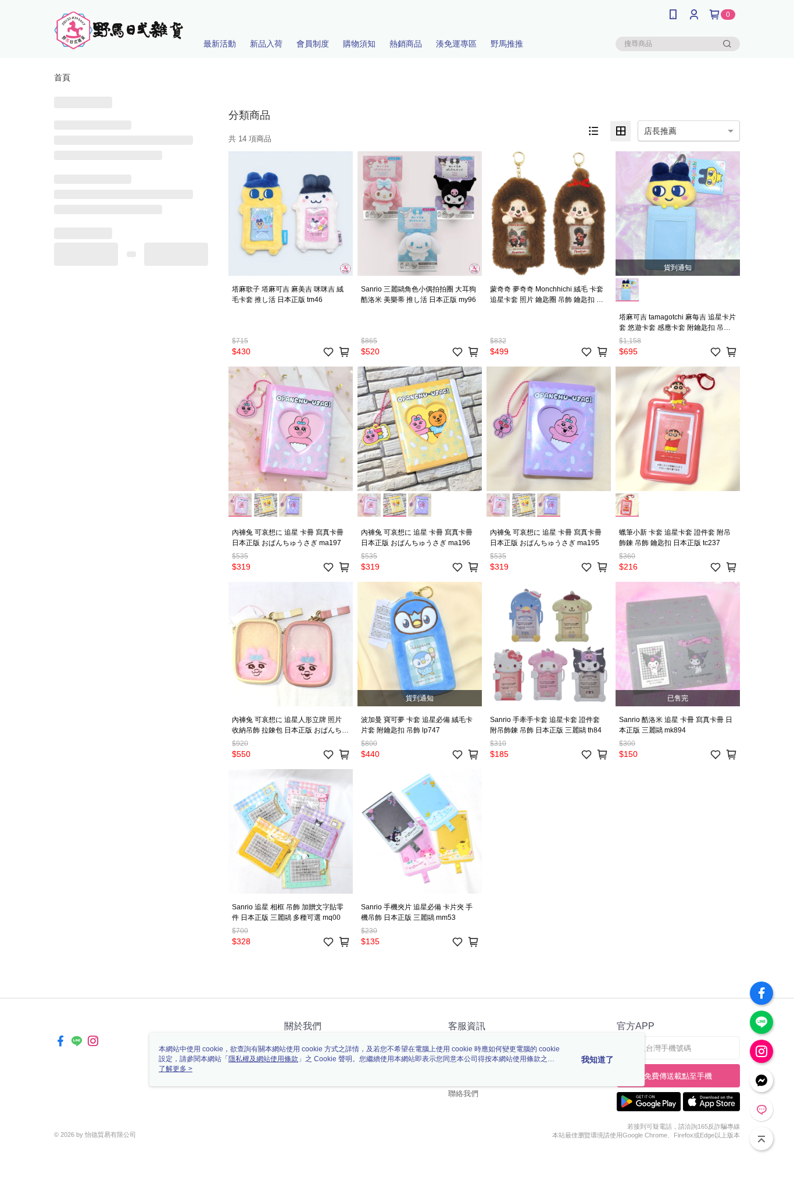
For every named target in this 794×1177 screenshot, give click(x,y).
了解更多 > (175, 1069)
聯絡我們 (463, 1093)
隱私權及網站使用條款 (263, 1059)
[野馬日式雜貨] (118, 30)
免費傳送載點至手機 (678, 1076)
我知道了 (597, 1059)
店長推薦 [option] (660, 131)
